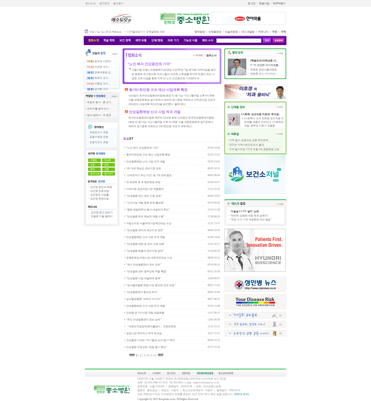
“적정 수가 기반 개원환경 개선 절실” (251, 219)
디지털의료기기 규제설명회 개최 (146, 31)
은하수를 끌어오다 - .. (99, 108)
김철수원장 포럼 (99, 136)
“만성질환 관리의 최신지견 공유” (145, 230)
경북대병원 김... (100, 72)
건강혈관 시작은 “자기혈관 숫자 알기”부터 (150, 340)
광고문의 (104, 3)
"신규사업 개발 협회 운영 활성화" (145, 202)
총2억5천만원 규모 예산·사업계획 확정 (158, 89)
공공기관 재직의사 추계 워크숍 (144, 333)
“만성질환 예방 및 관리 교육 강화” (145, 243)
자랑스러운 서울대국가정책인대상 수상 (148, 223)
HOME (199, 55)
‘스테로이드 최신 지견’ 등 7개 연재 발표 (149, 175)
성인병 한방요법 (99, 198)
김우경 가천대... (100, 61)
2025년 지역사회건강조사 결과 (246, 144)
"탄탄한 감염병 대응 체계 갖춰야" (249, 215)
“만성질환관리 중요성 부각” (142, 292)
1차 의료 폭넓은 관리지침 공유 (143, 168)
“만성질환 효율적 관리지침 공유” (145, 250)
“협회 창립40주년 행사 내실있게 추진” (148, 209)
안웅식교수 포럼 (99, 142)
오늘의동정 (231, 31)
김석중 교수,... (99, 89)
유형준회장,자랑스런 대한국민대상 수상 (149, 257)
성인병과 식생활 (99, 194)
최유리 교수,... (99, 77)
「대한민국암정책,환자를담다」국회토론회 (151, 326)
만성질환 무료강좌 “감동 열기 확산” (146, 347)
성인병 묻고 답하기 (101, 212)
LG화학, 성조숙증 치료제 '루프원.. (260, 114)
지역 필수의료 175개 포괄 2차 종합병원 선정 (254, 149)
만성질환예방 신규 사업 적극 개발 (155, 112)
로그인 (251, 3)
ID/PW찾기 (279, 3)
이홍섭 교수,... (99, 83)
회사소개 (90, 3)
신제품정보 (214, 31)
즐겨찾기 (118, 3)
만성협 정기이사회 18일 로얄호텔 (145, 312)
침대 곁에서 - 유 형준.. (100, 115)
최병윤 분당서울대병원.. (264, 69)
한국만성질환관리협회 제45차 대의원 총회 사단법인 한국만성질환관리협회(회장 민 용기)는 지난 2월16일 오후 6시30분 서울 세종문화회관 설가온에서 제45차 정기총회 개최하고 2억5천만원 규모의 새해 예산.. (171, 122)
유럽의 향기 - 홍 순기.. (100, 102)
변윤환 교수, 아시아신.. (263, 73)
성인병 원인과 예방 (101, 187)
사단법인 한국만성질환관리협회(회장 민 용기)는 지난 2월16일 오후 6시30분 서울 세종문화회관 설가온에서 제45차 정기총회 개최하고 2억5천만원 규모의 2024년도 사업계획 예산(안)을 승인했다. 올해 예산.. (171, 100)
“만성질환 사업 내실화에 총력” (143, 278)
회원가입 (264, 3)
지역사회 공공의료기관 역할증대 (145, 189)
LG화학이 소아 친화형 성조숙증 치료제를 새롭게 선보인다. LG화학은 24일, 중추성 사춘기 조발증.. (264, 122)
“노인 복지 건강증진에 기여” (149, 64)
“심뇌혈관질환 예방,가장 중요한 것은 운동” (150, 285)
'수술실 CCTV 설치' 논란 (244, 211)
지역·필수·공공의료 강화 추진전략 (248, 140)
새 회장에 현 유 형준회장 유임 (143, 182)
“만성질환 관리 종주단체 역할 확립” (146, 271)
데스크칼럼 (248, 31)
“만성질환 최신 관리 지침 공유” (144, 195)
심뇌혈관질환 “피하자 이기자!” (143, 298)
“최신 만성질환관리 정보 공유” (143, 264)
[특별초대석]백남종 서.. (263, 60)
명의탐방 (200, 31)
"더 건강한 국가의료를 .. (266, 65)
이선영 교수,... (99, 66)
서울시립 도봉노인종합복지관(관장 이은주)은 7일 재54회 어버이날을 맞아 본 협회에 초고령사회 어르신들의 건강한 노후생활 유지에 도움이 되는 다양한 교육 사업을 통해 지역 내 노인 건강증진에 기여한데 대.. (174, 74)
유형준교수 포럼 (99, 132)
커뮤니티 (263, 31)
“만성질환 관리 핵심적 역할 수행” (145, 216)
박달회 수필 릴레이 (101, 216)
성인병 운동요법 (99, 190)
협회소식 (211, 55)
